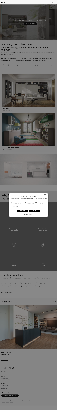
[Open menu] (55, 2)
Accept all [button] (22, 210)
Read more (38, 199)
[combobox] (45, 195)
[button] (28, 214)
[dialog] (28, 205)
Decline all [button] (35, 210)
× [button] (46, 194)
